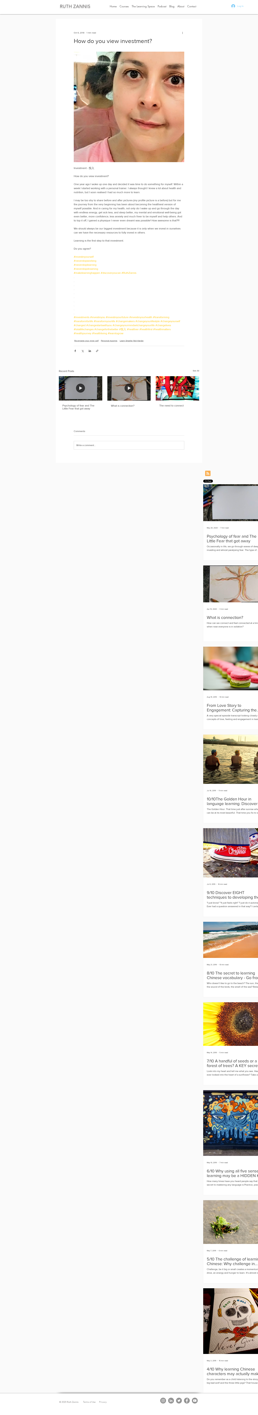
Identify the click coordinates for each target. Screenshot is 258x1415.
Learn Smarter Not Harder (132, 340)
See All (196, 370)
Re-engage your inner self (86, 340)
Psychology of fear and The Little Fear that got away (78, 407)
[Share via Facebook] (75, 350)
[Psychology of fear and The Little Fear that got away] (80, 388)
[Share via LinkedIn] (89, 350)
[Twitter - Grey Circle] (179, 1401)
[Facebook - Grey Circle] (187, 1401)
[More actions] (182, 32)
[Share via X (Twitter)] (82, 350)
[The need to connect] (177, 388)
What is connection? (122, 405)
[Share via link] (97, 350)
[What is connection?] (129, 388)
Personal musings (109, 340)
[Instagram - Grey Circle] (163, 1401)
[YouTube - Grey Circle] (195, 1401)
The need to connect (171, 405)
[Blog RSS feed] (208, 473)
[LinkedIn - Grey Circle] (171, 1401)
